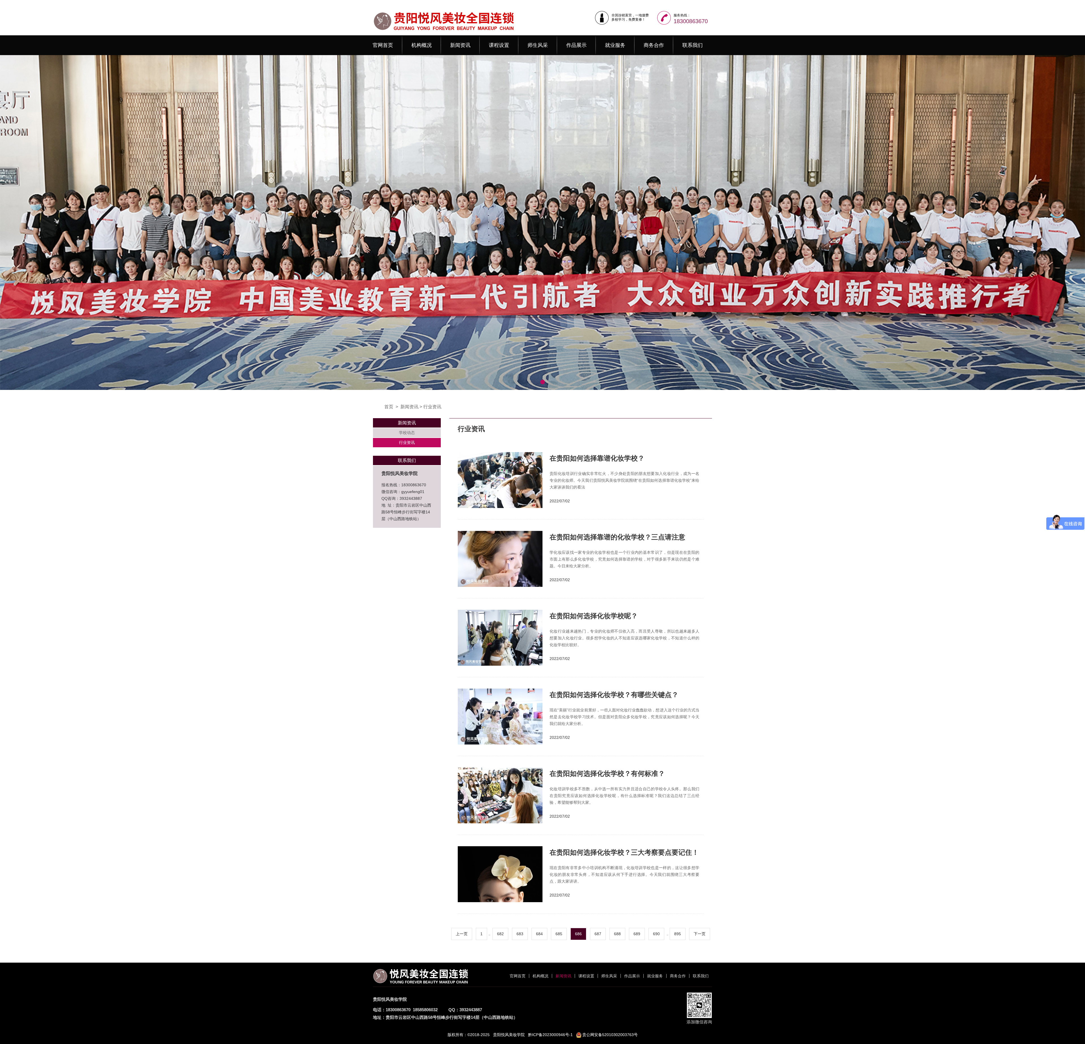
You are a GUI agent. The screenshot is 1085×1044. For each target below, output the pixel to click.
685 (558, 934)
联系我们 (692, 45)
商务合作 (654, 45)
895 (677, 934)
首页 (388, 406)
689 (636, 934)
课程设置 (499, 45)
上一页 (462, 934)
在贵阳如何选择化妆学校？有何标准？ (607, 773)
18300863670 (691, 21)
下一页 (700, 934)
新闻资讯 (460, 45)
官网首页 (383, 45)
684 (539, 934)
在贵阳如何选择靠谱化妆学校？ (597, 458)
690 (656, 934)
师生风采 (538, 45)
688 (617, 934)
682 (500, 934)
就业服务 (615, 45)
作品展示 (576, 45)
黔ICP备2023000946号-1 (550, 1034)
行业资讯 (432, 406)
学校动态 (407, 432)
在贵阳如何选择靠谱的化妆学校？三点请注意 (617, 537)
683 (520, 934)
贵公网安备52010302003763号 (609, 1034)
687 (597, 934)
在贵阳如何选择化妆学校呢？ (594, 616)
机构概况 (421, 45)
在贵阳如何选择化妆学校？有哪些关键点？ (614, 694)
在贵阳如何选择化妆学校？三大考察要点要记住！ (624, 852)
